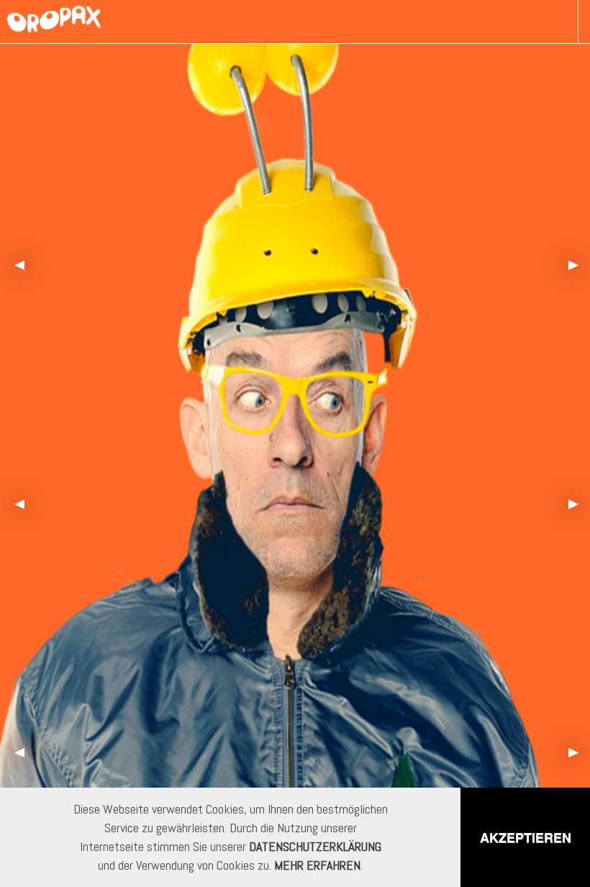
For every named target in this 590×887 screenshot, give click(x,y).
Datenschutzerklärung (315, 846)
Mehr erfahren (317, 865)
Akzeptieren (525, 837)
